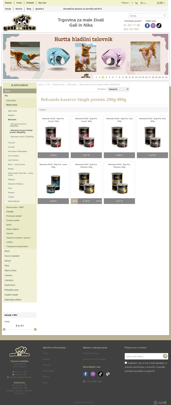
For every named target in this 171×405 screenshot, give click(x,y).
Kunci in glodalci (12, 256)
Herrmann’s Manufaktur (17, 151)
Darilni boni (10, 285)
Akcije (8, 9)
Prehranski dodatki (14, 216)
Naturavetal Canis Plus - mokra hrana (20, 174)
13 (136, 77)
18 (153, 77)
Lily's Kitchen (13, 160)
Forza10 (11, 143)
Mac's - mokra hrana (16, 164)
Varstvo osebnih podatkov (94, 359)
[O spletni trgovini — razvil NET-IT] (160, 403)
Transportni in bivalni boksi (17, 246)
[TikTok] (159, 25)
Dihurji (8, 261)
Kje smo (42, 3)
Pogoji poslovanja (91, 353)
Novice (19, 9)
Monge (11, 169)
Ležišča (9, 242)
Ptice (7, 266)
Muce (7, 251)
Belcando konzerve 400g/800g (18, 125)
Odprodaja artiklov (13, 300)
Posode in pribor (13, 220)
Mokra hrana (11, 105)
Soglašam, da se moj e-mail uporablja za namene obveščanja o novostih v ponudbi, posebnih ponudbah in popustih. (146, 367)
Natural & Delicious (15, 184)
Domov (8, 3)
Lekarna (8, 275)
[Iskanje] (166, 16)
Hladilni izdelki (11, 295)
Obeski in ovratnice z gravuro (18, 238)
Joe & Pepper (13, 156)
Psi (6, 96)
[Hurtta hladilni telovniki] (85, 56)
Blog (29, 9)
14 (139, 77)
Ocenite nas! (94, 381)
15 (143, 77)
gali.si (41, 84)
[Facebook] (148, 25)
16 (146, 77)
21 (163, 77)
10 (126, 77)
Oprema (9, 233)
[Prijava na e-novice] (165, 356)
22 (166, 77)
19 (156, 77)
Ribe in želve (11, 270)
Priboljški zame (12, 290)
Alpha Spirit (12, 111)
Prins (10, 188)
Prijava (126, 3)
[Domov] (19, 22)
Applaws (11, 115)
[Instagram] (153, 25)
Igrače (9, 225)
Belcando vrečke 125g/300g (22, 137)
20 (159, 77)
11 (130, 77)
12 (133, 77)
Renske (11, 193)
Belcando (12, 120)
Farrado (11, 147)
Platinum (11, 179)
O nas (19, 3)
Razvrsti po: (102, 89)
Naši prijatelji (49, 371)
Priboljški (10, 212)
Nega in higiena (12, 229)
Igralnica (40, 9)
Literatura (9, 280)
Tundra (11, 197)
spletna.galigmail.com (21, 377)
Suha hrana (11, 100)
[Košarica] (150, 3)
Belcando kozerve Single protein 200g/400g (21, 131)
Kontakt (30, 3)
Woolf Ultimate (14, 201)
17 (149, 77)
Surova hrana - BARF (15, 207)
